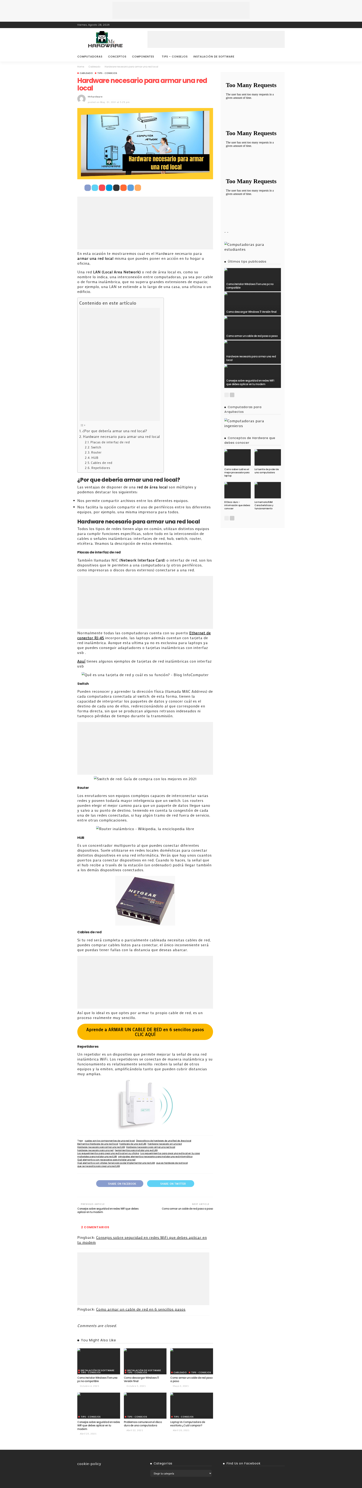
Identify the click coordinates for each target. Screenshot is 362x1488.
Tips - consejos (107, 73)
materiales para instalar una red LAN (97, 1156)
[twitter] (272, 25)
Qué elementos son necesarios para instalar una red (106, 1159)
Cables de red (101, 462)
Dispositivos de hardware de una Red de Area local (163, 1140)
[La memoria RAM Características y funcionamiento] (268, 483)
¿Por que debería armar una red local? (114, 430)
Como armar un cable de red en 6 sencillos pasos (141, 1309)
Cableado (86, 73)
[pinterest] (277, 25)
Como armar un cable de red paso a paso (187, 1209)
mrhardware (95, 96)
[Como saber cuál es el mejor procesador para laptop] (237, 450)
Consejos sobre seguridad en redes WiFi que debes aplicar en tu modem (108, 1210)
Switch (96, 447)
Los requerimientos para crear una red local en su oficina (108, 1153)
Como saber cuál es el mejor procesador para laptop (236, 472)
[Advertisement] (181, 10)
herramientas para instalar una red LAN (136, 1150)
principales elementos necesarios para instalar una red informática (155, 1156)
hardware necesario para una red (95, 1150)
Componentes (143, 56)
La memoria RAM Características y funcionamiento (264, 505)
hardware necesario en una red (165, 1143)
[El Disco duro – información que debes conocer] (237, 483)
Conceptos (117, 56)
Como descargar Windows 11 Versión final (141, 1379)
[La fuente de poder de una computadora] (268, 450)
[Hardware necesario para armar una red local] (252, 341)
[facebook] (267, 25)
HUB (94, 457)
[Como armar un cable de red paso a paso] (191, 1349)
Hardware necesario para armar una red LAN (101, 1147)
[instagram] (282, 25)
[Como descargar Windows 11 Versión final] (145, 1349)
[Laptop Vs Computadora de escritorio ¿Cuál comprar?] (191, 1394)
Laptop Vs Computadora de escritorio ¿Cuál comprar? (187, 1423)
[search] (280, 56)
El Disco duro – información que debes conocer (237, 505)
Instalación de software (213, 56)
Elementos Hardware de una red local (97, 1143)
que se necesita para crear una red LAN (98, 1166)
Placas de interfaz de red (110, 442)
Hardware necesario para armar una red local (121, 436)
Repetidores (100, 468)
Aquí (81, 661)
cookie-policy (89, 1463)
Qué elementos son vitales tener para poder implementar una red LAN (116, 1163)
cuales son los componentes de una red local (110, 1140)
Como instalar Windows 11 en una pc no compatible (97, 1379)
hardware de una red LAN (132, 1143)
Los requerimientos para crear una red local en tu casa (170, 1153)
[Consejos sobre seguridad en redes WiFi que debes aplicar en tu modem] (98, 1394)
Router (96, 452)
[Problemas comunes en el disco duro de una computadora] (145, 1394)
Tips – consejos (175, 56)
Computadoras (89, 56)
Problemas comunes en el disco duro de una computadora (143, 1423)
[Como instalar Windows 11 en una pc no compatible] (98, 1349)
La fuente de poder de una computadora (267, 471)
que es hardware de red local (172, 1163)
